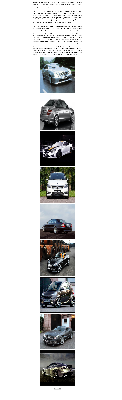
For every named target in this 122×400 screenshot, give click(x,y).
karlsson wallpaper (52, 392)
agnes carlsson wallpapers (43, 390)
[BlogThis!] (56, 389)
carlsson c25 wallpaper (55, 390)
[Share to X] (58, 389)
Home (57, 396)
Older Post (77, 396)
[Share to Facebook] (60, 389)
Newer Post (38, 396)
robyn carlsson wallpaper (61, 392)
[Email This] (55, 389)
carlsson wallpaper (77, 390)
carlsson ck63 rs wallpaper (66, 390)
